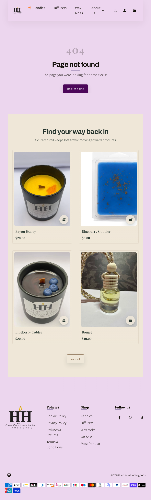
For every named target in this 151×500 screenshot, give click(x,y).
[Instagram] (130, 417)
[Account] (124, 10)
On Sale (86, 436)
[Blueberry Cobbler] (108, 189)
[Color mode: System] (9, 475)
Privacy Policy (56, 422)
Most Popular (90, 443)
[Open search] (115, 10)
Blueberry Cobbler (96, 231)
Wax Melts (88, 430)
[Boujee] (108, 289)
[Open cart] (134, 10)
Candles (86, 416)
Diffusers (87, 422)
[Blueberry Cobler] (42, 289)
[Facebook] (119, 417)
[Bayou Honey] (42, 189)
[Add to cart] (63, 219)
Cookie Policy (56, 416)
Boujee (87, 332)
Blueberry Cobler (28, 332)
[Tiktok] (142, 417)
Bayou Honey (25, 231)
